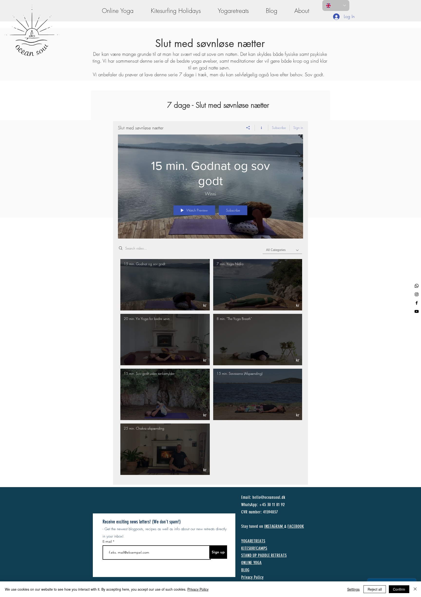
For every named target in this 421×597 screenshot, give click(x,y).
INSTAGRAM (274, 526)
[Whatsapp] (416, 285)
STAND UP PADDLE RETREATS (264, 555)
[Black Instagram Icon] (416, 294)
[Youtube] (416, 311)
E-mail (108, 541)
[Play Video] (165, 284)
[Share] (248, 128)
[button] (302, 11)
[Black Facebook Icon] (416, 302)
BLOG (245, 570)
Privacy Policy (198, 589)
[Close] (415, 589)
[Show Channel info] (261, 128)
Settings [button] (353, 589)
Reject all (375, 589)
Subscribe (279, 127)
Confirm (399, 589)
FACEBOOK (295, 526)
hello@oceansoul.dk (268, 497)
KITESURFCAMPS (254, 548)
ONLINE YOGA (251, 562)
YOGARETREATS (253, 541)
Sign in (298, 127)
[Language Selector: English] (335, 5)
